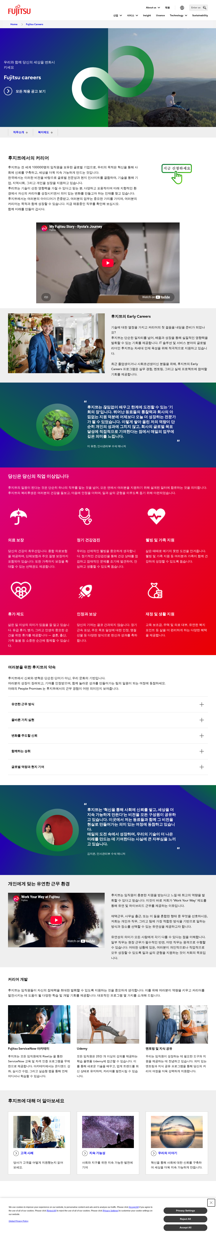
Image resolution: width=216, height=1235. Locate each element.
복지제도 (43, 132)
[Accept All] (134, 1207)
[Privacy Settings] (111, 1211)
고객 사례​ (26, 1153)
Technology (176, 15)
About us (151, 7)
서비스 (130, 15)
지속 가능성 (97, 1153)
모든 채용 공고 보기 (31, 91)
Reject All (185, 1219)
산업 (115, 15)
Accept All (185, 1227)
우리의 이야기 (167, 1153)
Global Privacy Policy (18, 1221)
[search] (204, 7)
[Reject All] (51, 1211)
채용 (167, 7)
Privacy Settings (185, 1210)
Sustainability (200, 15)
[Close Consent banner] (211, 1202)
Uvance (160, 15)
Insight (147, 15)
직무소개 (18, 132)
